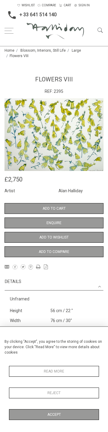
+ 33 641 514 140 (38, 14)
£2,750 (13, 179)
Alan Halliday (70, 190)
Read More (54, 371)
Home (9, 50)
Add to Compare (54, 252)
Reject (54, 393)
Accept (54, 414)
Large (76, 50)
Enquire (54, 223)
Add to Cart (54, 208)
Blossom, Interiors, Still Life (43, 50)
